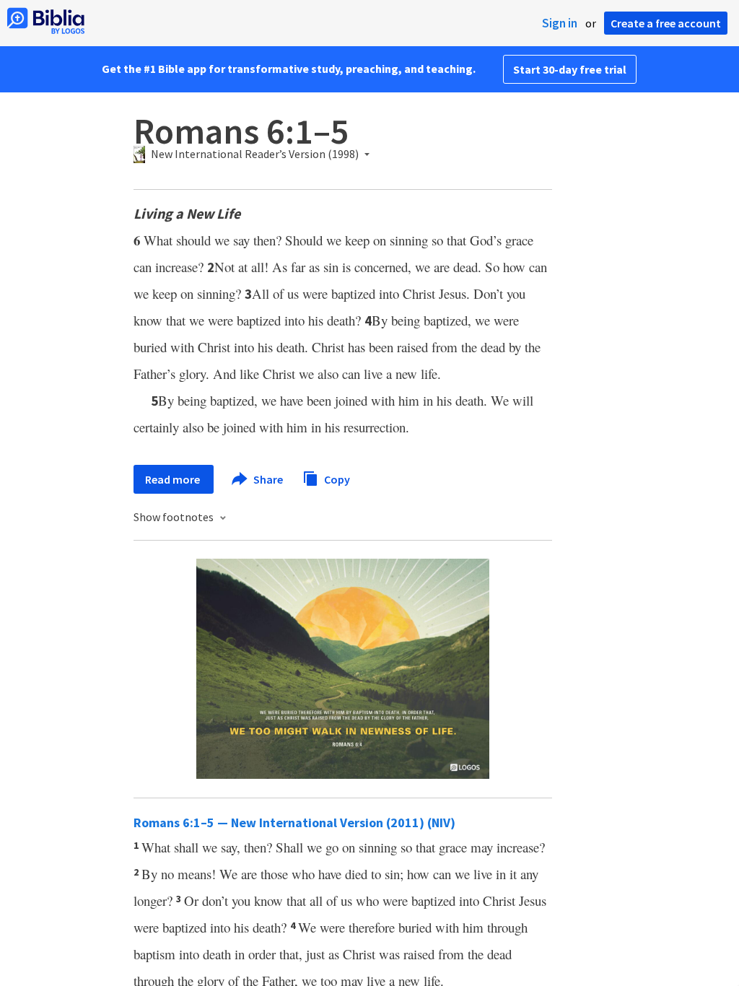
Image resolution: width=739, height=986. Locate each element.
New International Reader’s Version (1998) (255, 154)
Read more (173, 479)
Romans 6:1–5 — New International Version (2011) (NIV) (294, 822)
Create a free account (666, 23)
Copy (336, 478)
